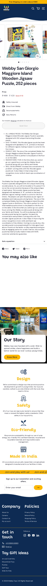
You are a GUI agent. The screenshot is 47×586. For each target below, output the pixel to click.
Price (4, 92)
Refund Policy (29, 515)
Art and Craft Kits (8, 559)
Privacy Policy (30, 512)
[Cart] (38, 8)
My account (6, 521)
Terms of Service (31, 521)
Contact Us (6, 518)
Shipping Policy (30, 518)
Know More (12, 357)
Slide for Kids (7, 571)
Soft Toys (5, 568)
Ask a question (8, 241)
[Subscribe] (38, 487)
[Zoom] (37, 56)
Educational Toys (8, 562)
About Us (5, 512)
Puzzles (4, 565)
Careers (5, 515)
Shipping (13, 121)
